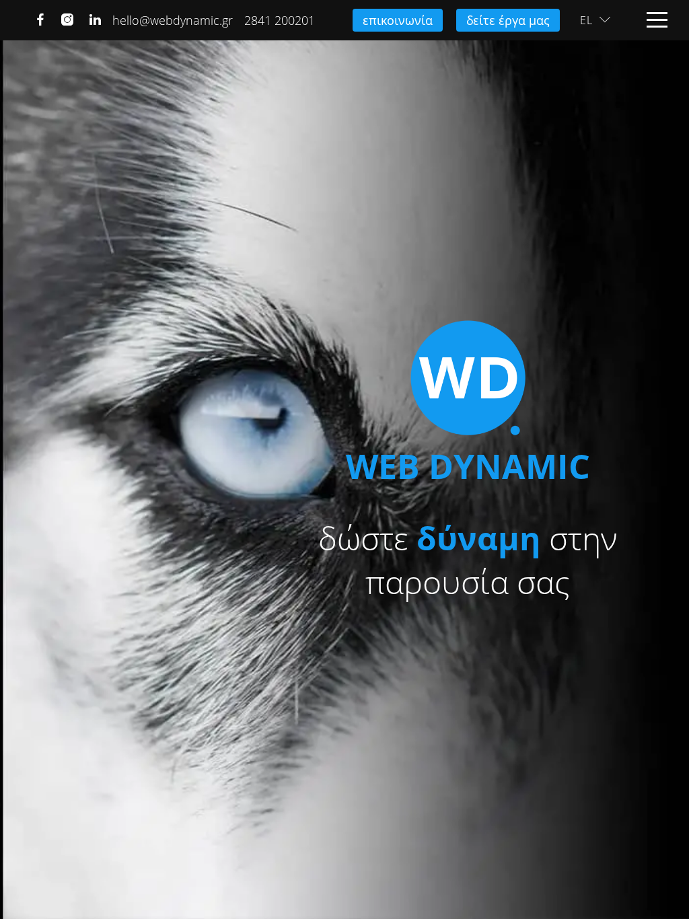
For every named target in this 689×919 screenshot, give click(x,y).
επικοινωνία (398, 20)
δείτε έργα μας (508, 20)
